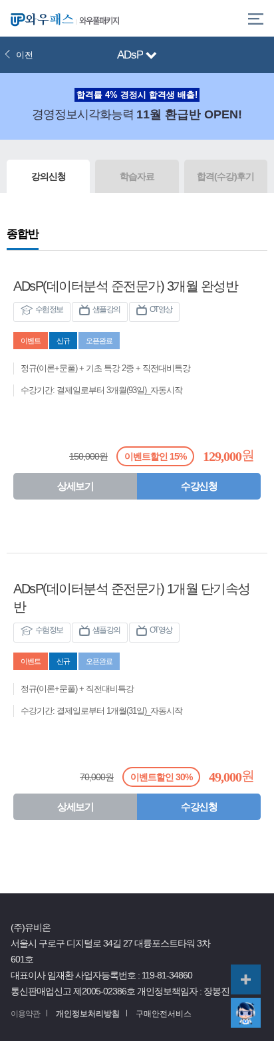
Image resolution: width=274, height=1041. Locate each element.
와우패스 (40, 18)
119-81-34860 (167, 975)
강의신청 (48, 176)
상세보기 (75, 486)
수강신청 (199, 486)
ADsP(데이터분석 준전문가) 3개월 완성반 (125, 286)
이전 (24, 55)
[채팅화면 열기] (246, 1013)
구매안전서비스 (164, 1013)
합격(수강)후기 (225, 176)
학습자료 (137, 176)
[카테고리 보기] (255, 18)
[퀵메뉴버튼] (246, 979)
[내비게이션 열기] (151, 56)
